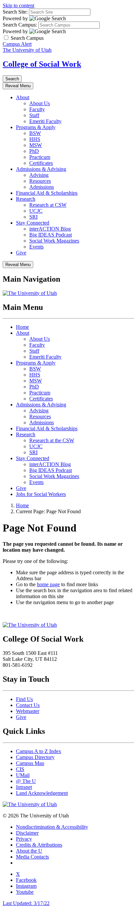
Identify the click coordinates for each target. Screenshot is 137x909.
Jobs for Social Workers (41, 494)
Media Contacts (32, 857)
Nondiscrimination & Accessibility (52, 827)
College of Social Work (42, 64)
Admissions (41, 187)
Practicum (39, 157)
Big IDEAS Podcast (50, 235)
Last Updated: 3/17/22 (26, 903)
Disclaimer (27, 833)
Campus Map (30, 763)
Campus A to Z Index (38, 751)
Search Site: (15, 12)
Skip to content (18, 5)
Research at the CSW (51, 440)
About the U (29, 851)
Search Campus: (20, 25)
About (22, 97)
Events (36, 246)
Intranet (24, 787)
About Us (39, 103)
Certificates (41, 163)
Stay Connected (32, 223)
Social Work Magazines (54, 241)
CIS (20, 769)
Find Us (24, 699)
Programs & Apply (36, 127)
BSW (35, 133)
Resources (40, 181)
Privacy (24, 839)
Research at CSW (48, 205)
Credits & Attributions (39, 845)
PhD (34, 151)
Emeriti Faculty (45, 121)
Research (25, 199)
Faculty (37, 109)
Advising (39, 175)
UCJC (36, 211)
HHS (34, 139)
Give (21, 252)
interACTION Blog (50, 229)
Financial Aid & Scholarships (46, 193)
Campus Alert (17, 44)
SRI (33, 217)
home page (48, 584)
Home (22, 327)
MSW (35, 145)
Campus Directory (35, 757)
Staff (34, 115)
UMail (23, 775)
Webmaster (27, 711)
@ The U (26, 781)
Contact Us (28, 705)
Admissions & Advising (41, 169)
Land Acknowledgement (42, 793)
